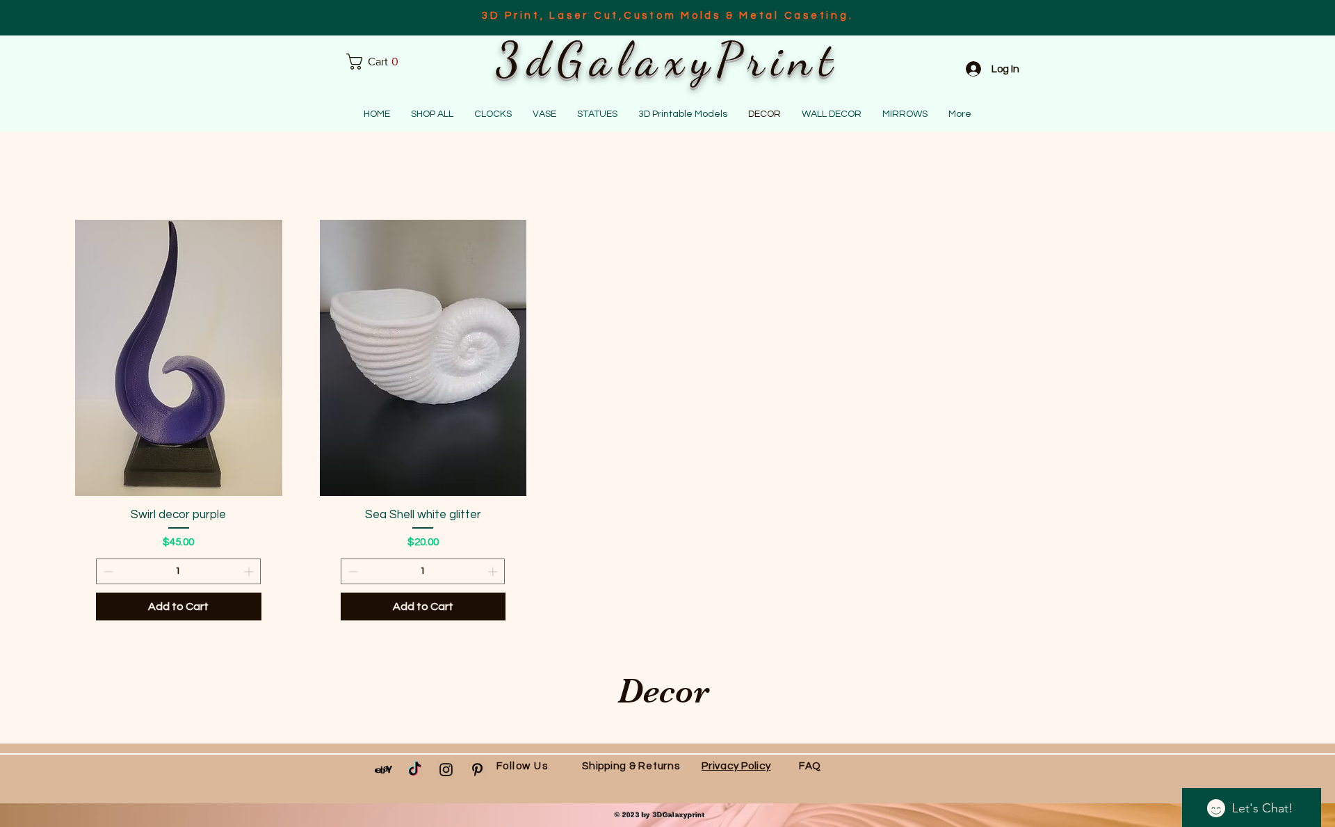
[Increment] (250, 571)
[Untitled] (383, 769)
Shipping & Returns (631, 766)
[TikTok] (414, 769)
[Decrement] (106, 571)
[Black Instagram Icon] (446, 769)
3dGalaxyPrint (667, 59)
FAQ (809, 766)
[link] (377, 62)
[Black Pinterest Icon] (477, 769)
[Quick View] (178, 358)
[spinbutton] (178, 571)
